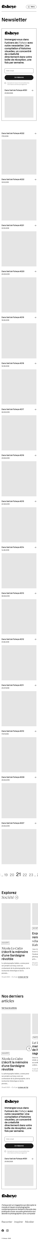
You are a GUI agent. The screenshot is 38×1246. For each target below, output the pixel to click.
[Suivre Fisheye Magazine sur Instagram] (7, 1230)
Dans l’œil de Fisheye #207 (13, 823)
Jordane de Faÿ (23, 977)
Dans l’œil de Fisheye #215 (13, 501)
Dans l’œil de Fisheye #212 (13, 639)
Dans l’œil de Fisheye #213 (13, 593)
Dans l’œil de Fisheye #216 (13, 455)
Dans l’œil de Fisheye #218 (13, 363)
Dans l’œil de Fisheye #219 (13, 317)
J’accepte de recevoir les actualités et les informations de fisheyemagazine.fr (18, 83)
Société (5, 943)
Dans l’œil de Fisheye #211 (13, 685)
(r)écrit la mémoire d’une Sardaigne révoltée (15, 953)
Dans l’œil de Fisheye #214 (13, 547)
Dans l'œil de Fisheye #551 (16, 90)
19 (6, 875)
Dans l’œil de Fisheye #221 (13, 225)
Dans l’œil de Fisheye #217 (13, 409)
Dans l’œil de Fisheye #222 (13, 133)
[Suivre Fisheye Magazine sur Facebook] (3, 1230)
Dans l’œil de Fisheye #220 (13, 271)
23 (31, 875)
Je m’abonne (19, 77)
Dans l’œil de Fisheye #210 (13, 731)
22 (25, 875)
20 (12, 875)
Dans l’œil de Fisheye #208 (13, 777)
